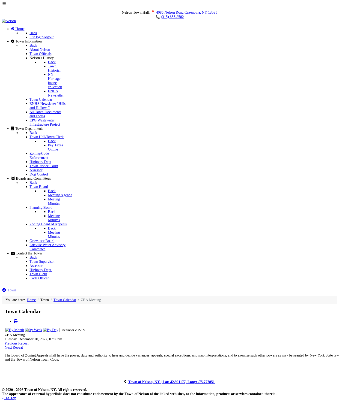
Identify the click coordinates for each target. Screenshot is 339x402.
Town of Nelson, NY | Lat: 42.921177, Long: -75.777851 (171, 382)
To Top (10, 398)
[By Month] (14, 330)
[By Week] (33, 330)
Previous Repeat (16, 343)
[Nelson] (9, 21)
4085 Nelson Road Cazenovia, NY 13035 (186, 12)
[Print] (16, 321)
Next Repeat (14, 347)
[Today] (50, 330)
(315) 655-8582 (172, 17)
